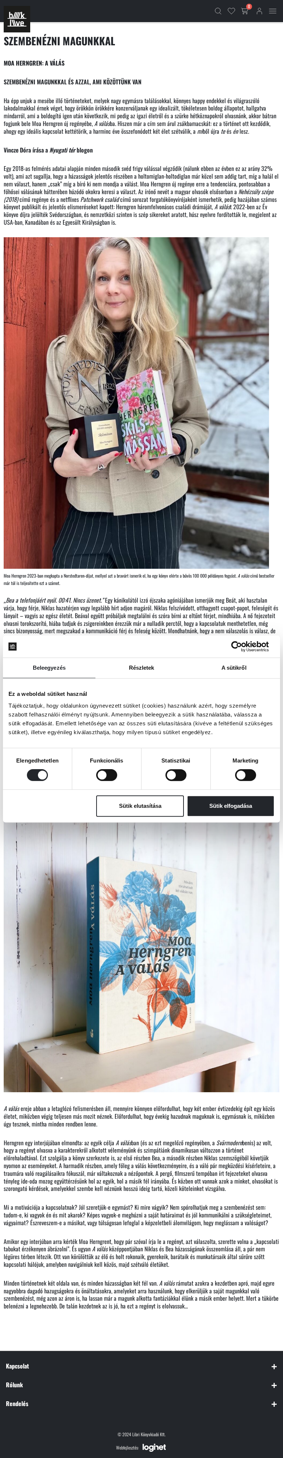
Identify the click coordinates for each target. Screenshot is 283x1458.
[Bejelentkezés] (259, 11)
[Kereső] (218, 11)
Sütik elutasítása (140, 806)
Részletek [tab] (141, 668)
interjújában (47, 1142)
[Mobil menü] (272, 11)
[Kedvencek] (231, 11)
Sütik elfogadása (230, 806)
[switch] (106, 775)
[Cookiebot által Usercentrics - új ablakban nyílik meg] (242, 646)
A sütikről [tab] (234, 668)
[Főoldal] (17, 19)
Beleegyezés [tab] (49, 668)
